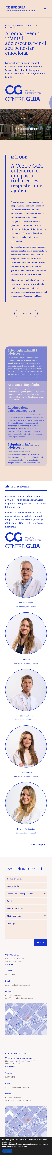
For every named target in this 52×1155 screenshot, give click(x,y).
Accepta (7, 1151)
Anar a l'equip (38, 844)
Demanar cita (26, 118)
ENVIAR (40, 942)
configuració (22, 1146)
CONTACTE (25, 313)
